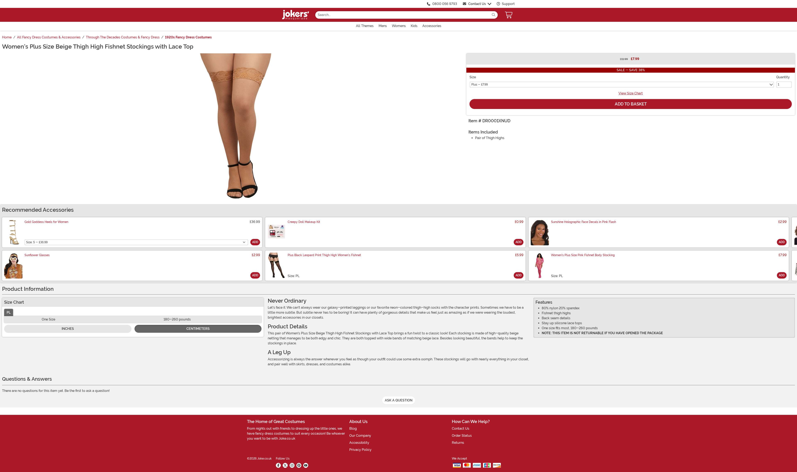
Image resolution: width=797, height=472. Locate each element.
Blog (353, 428)
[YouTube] (305, 465)
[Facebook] (278, 465)
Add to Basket (631, 103)
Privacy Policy (360, 450)
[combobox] (402, 15)
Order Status (462, 436)
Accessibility (359, 443)
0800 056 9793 (444, 4)
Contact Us (477, 4)
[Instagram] (292, 465)
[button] (509, 15)
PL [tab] (9, 312)
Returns (458, 443)
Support (508, 4)
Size (472, 77)
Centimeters (198, 329)
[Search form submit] (493, 15)
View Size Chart (631, 93)
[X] (285, 465)
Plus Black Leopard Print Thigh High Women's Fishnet (324, 255)
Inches (68, 329)
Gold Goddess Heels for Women (46, 222)
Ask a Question (398, 400)
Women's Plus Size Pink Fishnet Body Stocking (583, 255)
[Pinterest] (298, 465)
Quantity (783, 77)
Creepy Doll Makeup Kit (304, 222)
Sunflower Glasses (37, 255)
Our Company (360, 436)
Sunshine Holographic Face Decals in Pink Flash (583, 222)
